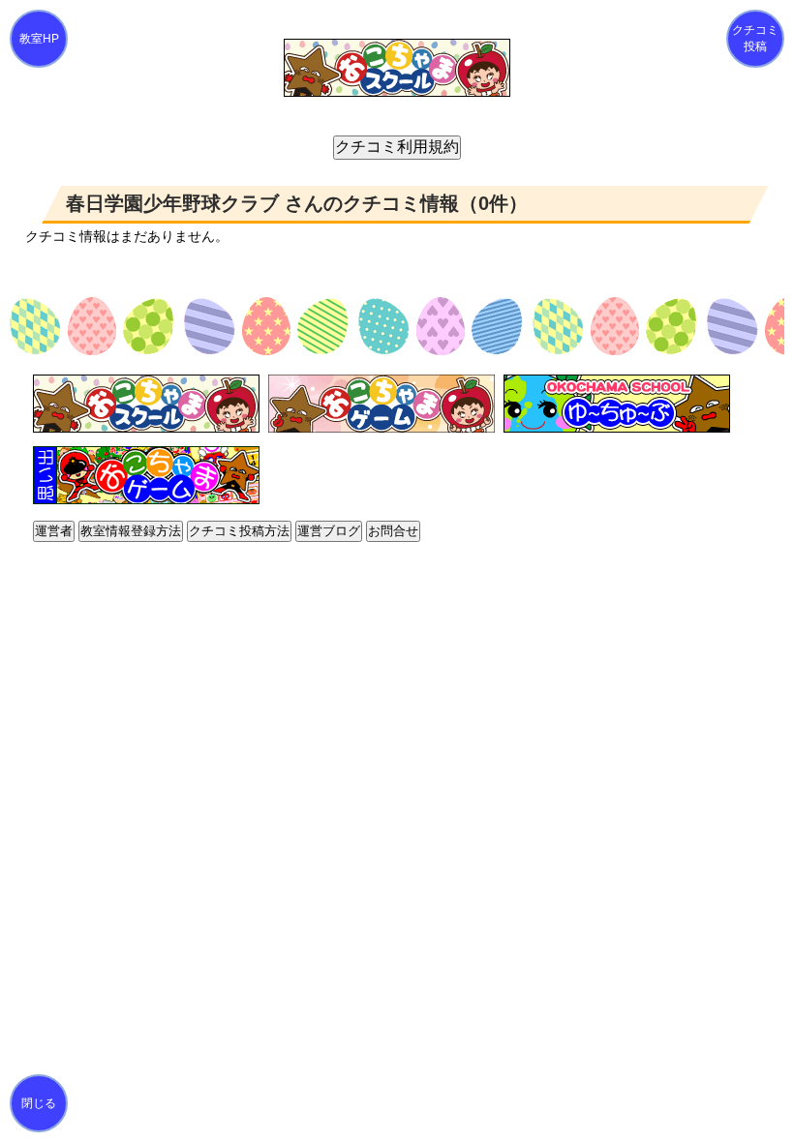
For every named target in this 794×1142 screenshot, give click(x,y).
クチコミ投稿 (755, 38)
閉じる (38, 1103)
